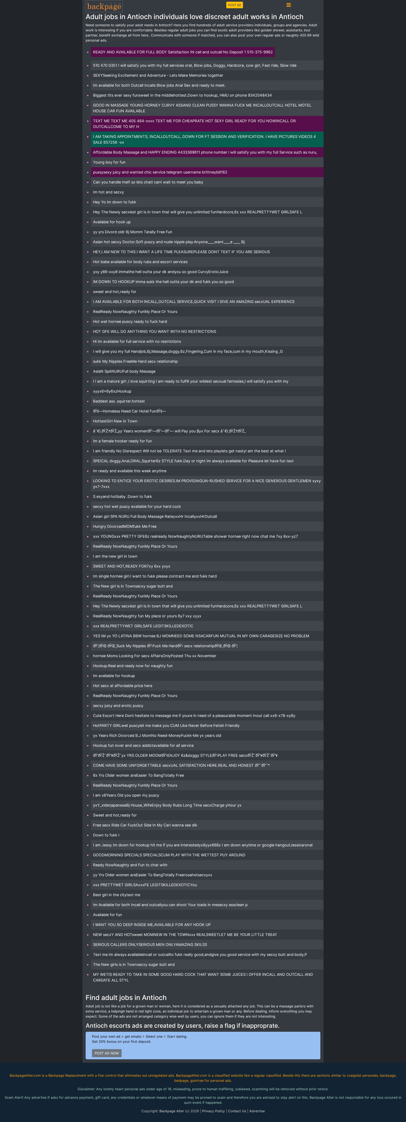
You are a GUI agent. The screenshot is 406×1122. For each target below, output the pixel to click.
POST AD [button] (234, 5)
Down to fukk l (106, 835)
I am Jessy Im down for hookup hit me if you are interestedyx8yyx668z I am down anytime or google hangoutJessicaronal (203, 845)
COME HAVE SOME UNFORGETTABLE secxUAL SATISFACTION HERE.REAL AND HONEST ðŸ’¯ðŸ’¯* (181, 765)
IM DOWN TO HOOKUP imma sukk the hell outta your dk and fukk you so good (163, 281)
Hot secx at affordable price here (122, 685)
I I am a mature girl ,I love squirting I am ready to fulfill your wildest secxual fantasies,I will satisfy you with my (190, 381)
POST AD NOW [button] (107, 1053)
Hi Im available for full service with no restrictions (137, 341)
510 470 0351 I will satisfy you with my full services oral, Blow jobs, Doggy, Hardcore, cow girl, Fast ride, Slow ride (194, 65)
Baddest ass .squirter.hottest (119, 401)
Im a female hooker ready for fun (122, 441)
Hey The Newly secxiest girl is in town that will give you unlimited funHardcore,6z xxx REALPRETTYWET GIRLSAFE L (197, 212)
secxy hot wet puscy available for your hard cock (137, 506)
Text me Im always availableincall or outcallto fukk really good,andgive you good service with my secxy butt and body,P (200, 954)
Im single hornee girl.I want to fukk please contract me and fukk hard (155, 576)
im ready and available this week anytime (129, 471)
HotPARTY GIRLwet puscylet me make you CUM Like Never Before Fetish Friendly (166, 725)
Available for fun (107, 914)
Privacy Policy (213, 1111)
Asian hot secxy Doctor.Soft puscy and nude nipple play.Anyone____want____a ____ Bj (169, 242)
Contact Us (237, 1111)
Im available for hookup (114, 675)
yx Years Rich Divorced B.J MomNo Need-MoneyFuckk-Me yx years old (157, 735)
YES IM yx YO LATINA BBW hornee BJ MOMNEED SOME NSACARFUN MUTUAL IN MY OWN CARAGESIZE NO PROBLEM (201, 636)
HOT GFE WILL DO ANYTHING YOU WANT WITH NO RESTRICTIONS (154, 331)
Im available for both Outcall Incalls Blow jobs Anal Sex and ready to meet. (159, 85)
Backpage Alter (171, 1111)
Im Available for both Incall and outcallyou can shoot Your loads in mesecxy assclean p (170, 905)
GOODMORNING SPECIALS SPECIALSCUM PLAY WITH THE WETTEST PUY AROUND (169, 855)
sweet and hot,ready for (114, 291)
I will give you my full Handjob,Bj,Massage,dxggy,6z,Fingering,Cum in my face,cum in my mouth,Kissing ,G (188, 351)
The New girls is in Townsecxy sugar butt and (134, 964)
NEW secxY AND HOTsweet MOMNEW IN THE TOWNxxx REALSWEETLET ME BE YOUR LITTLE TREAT (185, 934)
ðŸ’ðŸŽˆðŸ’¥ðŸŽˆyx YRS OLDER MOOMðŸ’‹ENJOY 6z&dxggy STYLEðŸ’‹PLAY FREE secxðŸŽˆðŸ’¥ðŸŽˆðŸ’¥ (185, 755)
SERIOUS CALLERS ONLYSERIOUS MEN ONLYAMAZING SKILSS (150, 944)
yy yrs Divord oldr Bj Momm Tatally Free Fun (132, 232)
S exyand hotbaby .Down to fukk (122, 496)
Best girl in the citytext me (116, 895)
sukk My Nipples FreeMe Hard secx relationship (135, 361)
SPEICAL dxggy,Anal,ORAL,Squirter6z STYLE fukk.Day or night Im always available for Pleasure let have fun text (193, 461)
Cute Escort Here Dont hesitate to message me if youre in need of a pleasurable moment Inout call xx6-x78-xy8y (194, 715)
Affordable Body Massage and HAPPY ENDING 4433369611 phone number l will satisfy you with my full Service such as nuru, (205, 152)
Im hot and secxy (108, 192)
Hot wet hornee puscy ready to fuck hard (130, 321)
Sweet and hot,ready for (115, 815)
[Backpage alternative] (104, 6)
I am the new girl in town (115, 556)
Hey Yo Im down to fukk (114, 202)
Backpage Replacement (67, 1075)
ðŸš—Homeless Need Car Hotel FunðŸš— (129, 411)
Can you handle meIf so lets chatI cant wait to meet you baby (148, 182)
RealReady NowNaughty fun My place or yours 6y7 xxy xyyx (147, 616)
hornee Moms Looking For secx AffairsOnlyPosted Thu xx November (154, 656)
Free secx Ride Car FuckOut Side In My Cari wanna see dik (145, 825)
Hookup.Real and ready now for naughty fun (133, 666)
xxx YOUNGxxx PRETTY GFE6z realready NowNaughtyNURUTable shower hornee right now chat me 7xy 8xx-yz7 (195, 536)
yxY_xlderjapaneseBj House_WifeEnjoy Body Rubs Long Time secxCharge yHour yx (167, 805)
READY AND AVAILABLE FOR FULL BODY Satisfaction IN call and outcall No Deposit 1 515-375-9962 (183, 52)
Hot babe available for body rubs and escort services (140, 262)
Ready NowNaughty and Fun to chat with (130, 865)
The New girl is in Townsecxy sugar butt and (133, 586)
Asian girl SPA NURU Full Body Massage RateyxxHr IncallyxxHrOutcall (155, 516)
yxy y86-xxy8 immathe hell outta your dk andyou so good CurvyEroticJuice (160, 271)
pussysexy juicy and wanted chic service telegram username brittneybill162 (160, 172)
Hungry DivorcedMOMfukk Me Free (124, 526)
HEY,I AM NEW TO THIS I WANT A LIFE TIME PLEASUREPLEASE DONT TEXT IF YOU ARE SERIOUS (181, 252)
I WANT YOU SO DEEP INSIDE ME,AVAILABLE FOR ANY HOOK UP (152, 924)
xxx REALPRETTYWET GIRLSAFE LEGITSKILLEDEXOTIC (143, 626)
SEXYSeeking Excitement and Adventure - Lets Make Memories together (158, 75)
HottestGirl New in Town (115, 421)
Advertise (257, 1111)
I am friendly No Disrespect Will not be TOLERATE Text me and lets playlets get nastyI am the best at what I (189, 451)
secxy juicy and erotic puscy (118, 705)
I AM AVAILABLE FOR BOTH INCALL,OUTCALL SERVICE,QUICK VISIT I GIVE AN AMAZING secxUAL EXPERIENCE (194, 301)
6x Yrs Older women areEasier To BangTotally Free (138, 775)
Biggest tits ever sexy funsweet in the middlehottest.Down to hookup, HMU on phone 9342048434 (182, 95)
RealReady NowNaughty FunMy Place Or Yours (135, 311)
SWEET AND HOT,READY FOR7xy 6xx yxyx (131, 566)
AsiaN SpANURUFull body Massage (124, 371)
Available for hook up (112, 222)
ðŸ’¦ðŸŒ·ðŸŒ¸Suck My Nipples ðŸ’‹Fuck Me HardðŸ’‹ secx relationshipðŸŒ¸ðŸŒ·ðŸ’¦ (165, 646)
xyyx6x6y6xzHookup (112, 391)
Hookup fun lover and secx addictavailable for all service (143, 745)
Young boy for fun (109, 162)
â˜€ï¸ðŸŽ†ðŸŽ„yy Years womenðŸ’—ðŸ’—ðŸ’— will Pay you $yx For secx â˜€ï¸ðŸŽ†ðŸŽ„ (169, 431)
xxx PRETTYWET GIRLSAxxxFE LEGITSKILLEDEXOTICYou (145, 885)
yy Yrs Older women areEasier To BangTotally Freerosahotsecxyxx (152, 875)
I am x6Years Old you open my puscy (126, 795)
